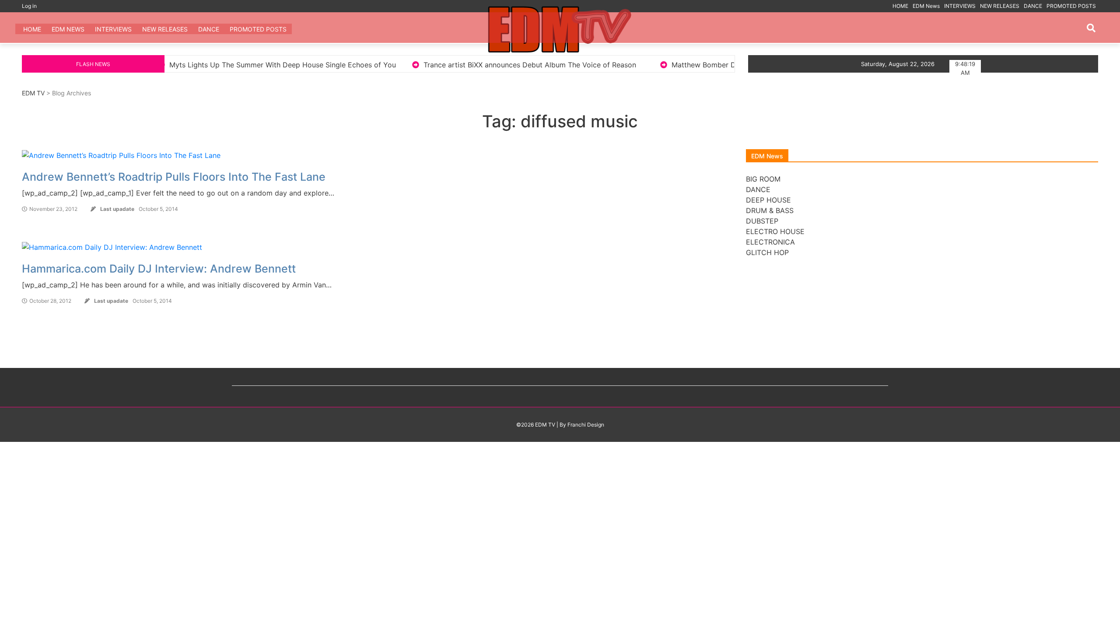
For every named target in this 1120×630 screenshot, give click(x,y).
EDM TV (33, 93)
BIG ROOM (763, 179)
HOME (900, 6)
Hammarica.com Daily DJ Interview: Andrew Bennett (159, 268)
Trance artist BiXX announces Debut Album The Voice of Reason (480, 64)
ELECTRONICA (770, 242)
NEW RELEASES (999, 6)
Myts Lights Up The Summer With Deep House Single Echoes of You (233, 64)
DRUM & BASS (770, 210)
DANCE (1033, 6)
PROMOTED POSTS (1071, 6)
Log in (29, 6)
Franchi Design (585, 424)
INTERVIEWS (960, 6)
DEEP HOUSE (768, 200)
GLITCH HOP (767, 252)
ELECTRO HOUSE (775, 231)
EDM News (926, 6)
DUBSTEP (762, 221)
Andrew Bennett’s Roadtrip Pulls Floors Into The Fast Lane (174, 176)
